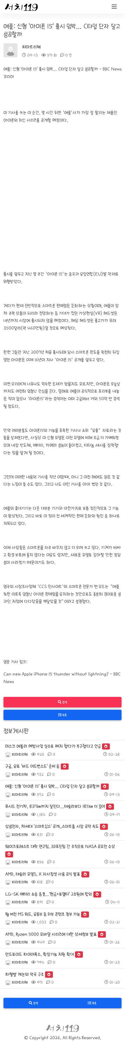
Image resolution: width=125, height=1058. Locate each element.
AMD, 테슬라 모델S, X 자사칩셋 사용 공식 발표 (42, 874)
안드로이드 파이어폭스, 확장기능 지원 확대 (39, 954)
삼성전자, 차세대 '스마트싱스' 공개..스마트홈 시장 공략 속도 (52, 826)
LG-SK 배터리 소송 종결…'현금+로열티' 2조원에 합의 (48, 894)
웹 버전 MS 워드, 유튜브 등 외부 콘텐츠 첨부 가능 (42, 914)
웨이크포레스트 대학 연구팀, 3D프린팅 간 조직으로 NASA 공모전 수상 (60, 846)
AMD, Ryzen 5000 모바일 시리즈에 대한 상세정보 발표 (51, 934)
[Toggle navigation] (114, 7)
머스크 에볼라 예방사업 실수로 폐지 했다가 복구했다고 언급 (53, 746)
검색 (64, 702)
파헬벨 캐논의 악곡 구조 (24, 974)
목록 (64, 715)
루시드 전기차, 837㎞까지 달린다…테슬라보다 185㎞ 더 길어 (55, 806)
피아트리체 (31, 47)
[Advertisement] (62, 203)
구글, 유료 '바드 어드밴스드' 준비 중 (32, 766)
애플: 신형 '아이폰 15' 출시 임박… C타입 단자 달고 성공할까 (52, 786)
